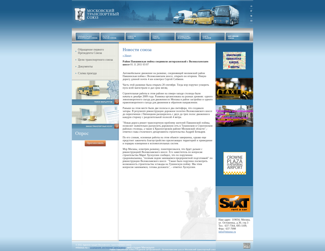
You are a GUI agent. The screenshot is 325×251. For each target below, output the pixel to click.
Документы (85, 66)
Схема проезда (87, 73)
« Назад (127, 55)
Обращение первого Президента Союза (91, 51)
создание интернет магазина (108, 247)
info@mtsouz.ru (227, 231)
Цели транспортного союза (95, 59)
